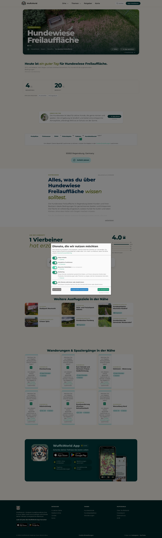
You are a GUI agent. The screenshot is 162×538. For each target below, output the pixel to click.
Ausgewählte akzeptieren (79, 289)
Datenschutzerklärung (64, 253)
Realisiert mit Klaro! (104, 292)
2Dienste (61, 264)
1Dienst (61, 259)
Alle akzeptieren (103, 289)
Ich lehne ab (57, 289)
